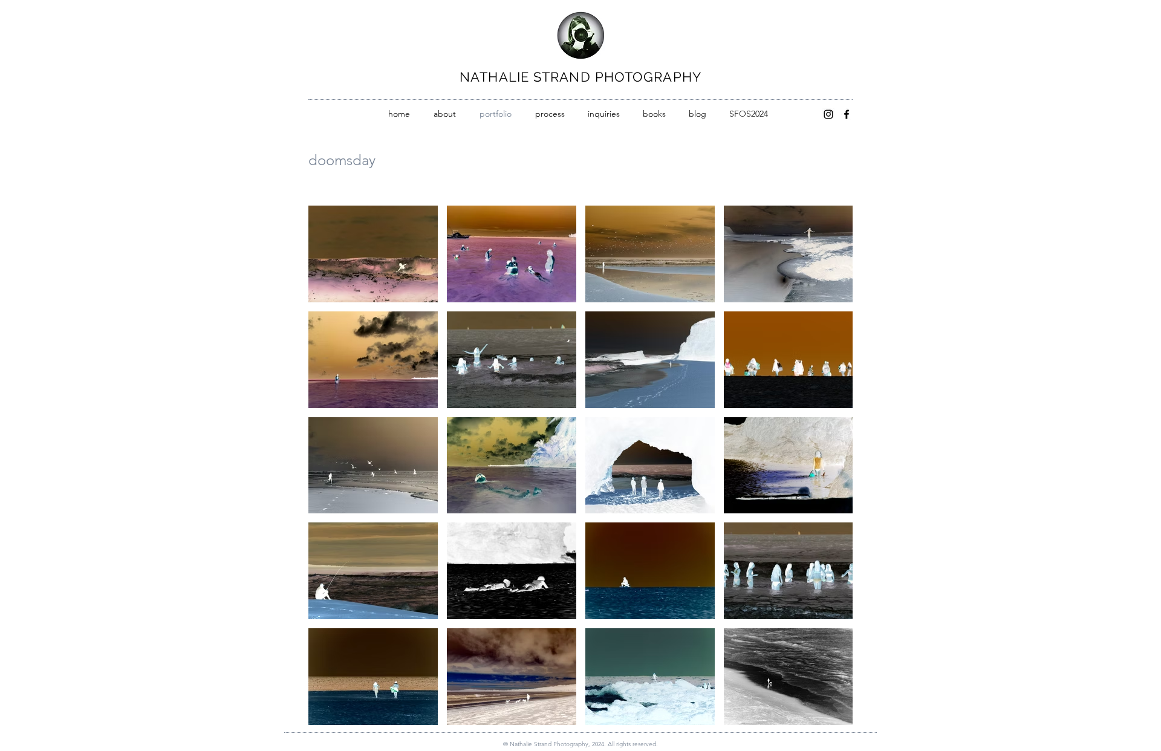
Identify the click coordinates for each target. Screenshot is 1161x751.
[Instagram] (828, 114)
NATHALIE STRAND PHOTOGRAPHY (580, 77)
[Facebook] (847, 114)
